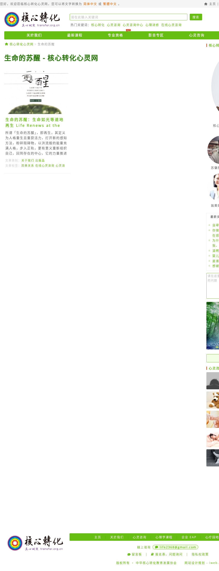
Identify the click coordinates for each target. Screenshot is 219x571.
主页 (212, 4)
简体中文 (90, 4)
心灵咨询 (114, 25)
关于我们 (27, 160)
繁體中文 (110, 4)
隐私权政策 (200, 554)
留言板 (137, 554)
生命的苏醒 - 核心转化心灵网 (51, 57)
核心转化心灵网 (32, 19)
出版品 (40, 160)
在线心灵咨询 (171, 25)
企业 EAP (189, 537)
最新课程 (75, 35)
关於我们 (34, 35)
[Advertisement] (103, 216)
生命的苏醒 (46, 44)
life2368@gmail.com (178, 547)
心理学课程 (164, 537)
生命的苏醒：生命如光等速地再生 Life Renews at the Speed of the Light (34, 125)
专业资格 (115, 35)
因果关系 (27, 165)
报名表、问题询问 (169, 554)
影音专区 (156, 35)
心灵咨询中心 (133, 25)
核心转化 (98, 25)
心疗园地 (212, 537)
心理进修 (152, 25)
